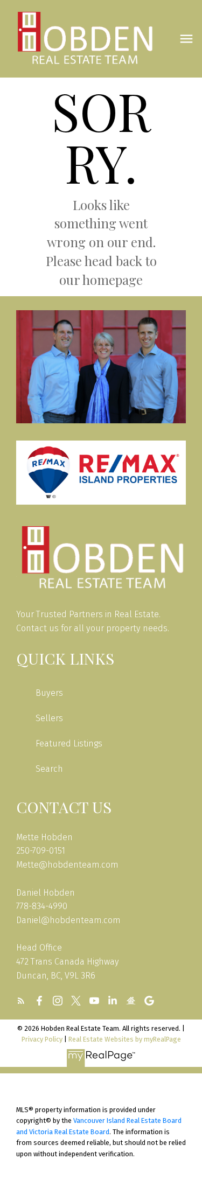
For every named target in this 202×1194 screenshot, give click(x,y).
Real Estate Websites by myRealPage (124, 1039)
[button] (21, 1001)
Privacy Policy (42, 1039)
